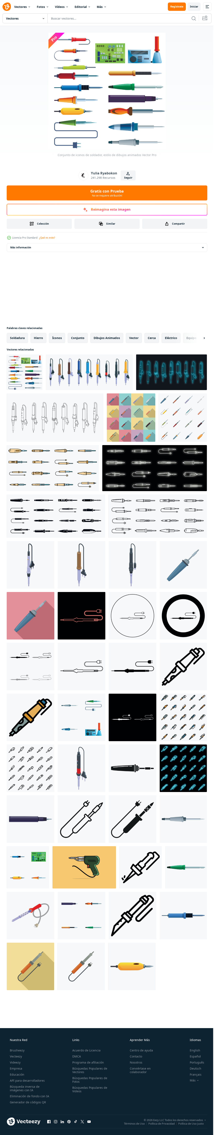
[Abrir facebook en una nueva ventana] (49, 1121)
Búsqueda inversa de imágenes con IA (24, 1088)
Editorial (81, 7)
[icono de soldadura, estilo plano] (30, 966)
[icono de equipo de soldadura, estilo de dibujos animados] (30, 819)
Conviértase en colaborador (138, 1070)
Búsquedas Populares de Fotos (88, 1080)
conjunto (77, 338)
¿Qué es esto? (47, 237)
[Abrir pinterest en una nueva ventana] (69, 1121)
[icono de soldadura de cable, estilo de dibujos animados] (183, 915)
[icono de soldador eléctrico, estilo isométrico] (132, 565)
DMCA (75, 1056)
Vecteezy (15, 1056)
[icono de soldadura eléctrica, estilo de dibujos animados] (186, 867)
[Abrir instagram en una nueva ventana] (55, 1121)
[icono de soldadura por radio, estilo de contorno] (81, 819)
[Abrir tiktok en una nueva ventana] (75, 1121)
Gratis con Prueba (105, 193)
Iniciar (191, 6)
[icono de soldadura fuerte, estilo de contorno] (183, 666)
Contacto (134, 1056)
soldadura (17, 338)
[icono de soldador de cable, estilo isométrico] (81, 565)
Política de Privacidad (158, 1123)
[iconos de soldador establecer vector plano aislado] (183, 417)
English (192, 1050)
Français (193, 1074)
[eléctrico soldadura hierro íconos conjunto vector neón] (154, 468)
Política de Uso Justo (188, 1123)
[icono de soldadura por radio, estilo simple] (132, 819)
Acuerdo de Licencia (85, 1050)
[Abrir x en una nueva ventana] (82, 1121)
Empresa (15, 1068)
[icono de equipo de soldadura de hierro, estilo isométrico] (81, 768)
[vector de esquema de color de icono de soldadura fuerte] (30, 717)
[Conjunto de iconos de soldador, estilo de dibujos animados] (24, 372)
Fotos (41, 7)
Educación (16, 1074)
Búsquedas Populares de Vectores (88, 1070)
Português (194, 1062)
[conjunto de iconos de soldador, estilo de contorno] (183, 717)
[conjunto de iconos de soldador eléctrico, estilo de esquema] (157, 516)
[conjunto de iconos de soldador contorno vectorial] (55, 417)
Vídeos (60, 7)
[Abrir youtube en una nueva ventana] (89, 1121)
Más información (20, 247)
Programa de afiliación (87, 1062)
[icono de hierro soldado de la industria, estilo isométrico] (30, 565)
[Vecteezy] (7, 7)
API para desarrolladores (26, 1080)
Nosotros (134, 1062)
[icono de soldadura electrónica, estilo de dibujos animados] (183, 819)
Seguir (126, 177)
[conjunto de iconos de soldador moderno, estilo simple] (56, 516)
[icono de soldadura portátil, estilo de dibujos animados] (132, 966)
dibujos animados (107, 338)
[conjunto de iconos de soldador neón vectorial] (171, 372)
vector (134, 338)
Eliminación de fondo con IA (29, 1096)
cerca (152, 338)
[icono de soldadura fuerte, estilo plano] (30, 615)
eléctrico (171, 338)
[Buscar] (190, 18)
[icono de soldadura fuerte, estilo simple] (132, 768)
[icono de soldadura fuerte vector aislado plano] (183, 565)
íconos (57, 338)
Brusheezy (16, 1050)
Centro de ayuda (139, 1050)
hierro (38, 338)
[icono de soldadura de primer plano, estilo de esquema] (132, 915)
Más (100, 7)
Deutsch (193, 1068)
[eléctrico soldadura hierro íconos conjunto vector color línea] (53, 468)
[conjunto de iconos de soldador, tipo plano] (131, 417)
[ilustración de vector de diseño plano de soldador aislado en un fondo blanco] (30, 915)
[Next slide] (197, 338)
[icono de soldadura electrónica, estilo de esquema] (140, 867)
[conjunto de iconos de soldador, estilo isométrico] (89, 372)
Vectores (20, 7)
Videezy (14, 1062)
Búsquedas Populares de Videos (88, 1089)
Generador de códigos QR (27, 1102)
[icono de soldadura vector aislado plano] (81, 966)
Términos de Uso (131, 1123)
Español (192, 1056)
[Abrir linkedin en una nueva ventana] (62, 1121)
